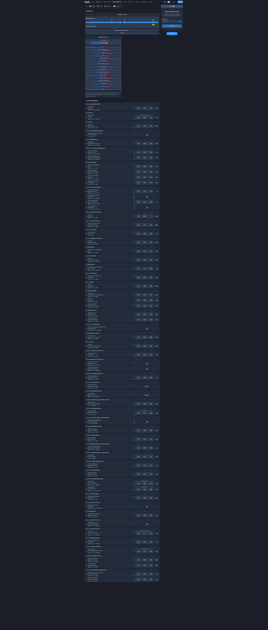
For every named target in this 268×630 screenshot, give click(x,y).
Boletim (172, 6)
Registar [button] (180, 1)
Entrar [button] (174, 1)
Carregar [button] (172, 26)
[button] (164, 2)
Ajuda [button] (172, 33)
